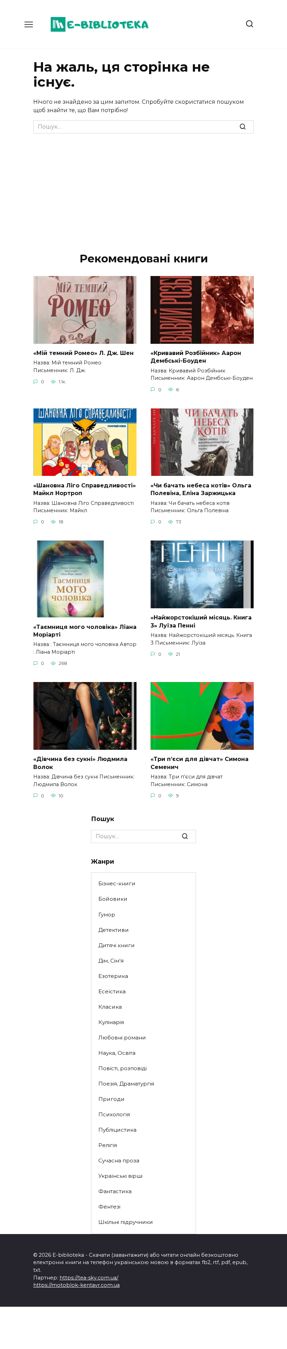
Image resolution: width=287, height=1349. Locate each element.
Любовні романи (122, 1037)
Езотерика (113, 976)
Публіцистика (117, 1129)
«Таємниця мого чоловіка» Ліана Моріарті (84, 630)
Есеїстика (112, 991)
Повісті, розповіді (122, 1068)
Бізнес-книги (116, 883)
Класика (110, 1006)
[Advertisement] (143, 186)
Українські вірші (120, 1176)
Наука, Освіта (116, 1053)
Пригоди (111, 1099)
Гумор (106, 914)
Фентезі (109, 1206)
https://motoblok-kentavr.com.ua (76, 1285)
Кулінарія (111, 1022)
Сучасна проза (118, 1160)
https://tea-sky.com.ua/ (88, 1278)
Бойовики (112, 898)
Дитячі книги (116, 945)
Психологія (114, 1114)
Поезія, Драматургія (126, 1083)
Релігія (107, 1145)
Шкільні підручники (125, 1222)
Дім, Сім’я (111, 960)
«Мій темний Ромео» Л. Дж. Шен (83, 353)
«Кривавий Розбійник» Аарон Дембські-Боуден (195, 357)
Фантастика (115, 1191)
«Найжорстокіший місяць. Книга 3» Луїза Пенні (201, 621)
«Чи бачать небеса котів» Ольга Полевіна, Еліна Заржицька (200, 489)
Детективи (113, 930)
